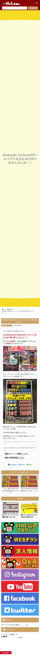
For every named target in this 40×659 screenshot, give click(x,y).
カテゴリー (5, 625)
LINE (30, 464)
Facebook (13, 464)
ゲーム (9, 325)
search (33, 8)
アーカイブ (5, 634)
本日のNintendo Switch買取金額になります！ (10, 491)
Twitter (22, 464)
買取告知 (4, 325)
